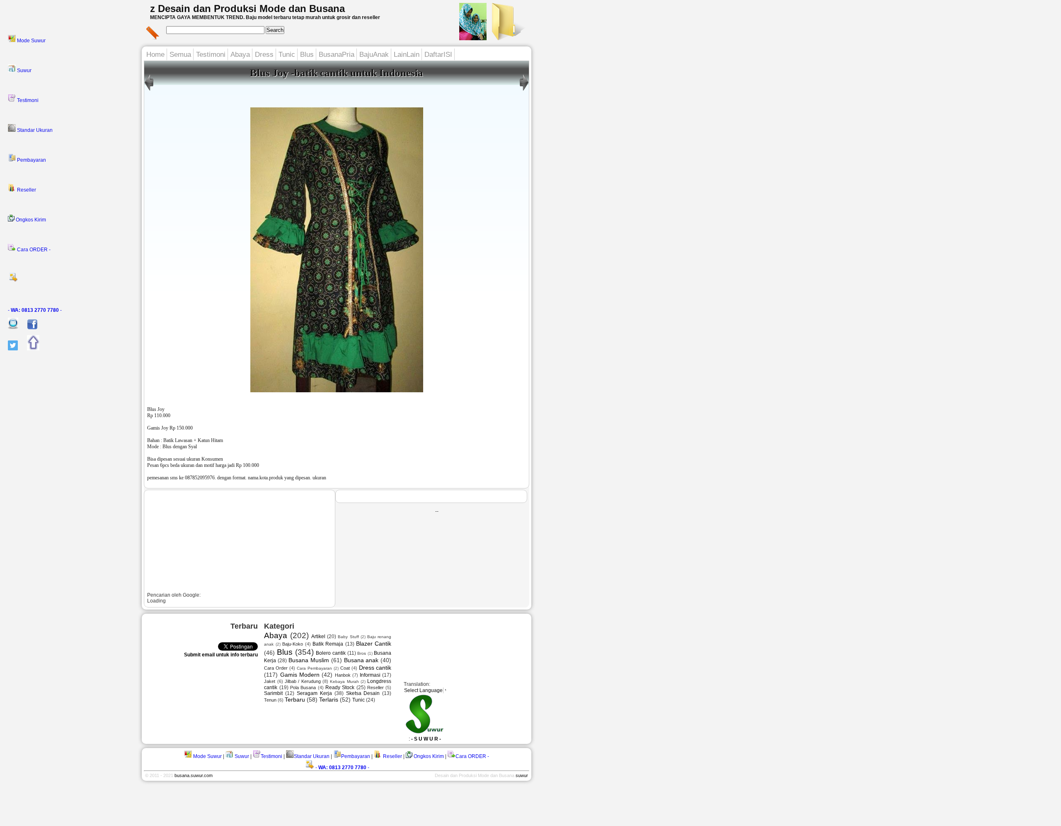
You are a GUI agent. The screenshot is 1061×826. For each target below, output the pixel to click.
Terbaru (295, 699)
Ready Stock (339, 687)
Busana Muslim (308, 660)
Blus (307, 54)
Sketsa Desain (363, 693)
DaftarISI (438, 54)
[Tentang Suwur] (473, 38)
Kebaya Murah (344, 681)
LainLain (406, 54)
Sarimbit (273, 693)
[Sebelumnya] (524, 91)
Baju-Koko (292, 643)
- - (35, 310)
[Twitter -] (9, 349)
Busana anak (361, 660)
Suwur (23, 70)
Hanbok (343, 675)
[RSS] (72, 280)
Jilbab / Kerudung (303, 681)
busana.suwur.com (193, 775)
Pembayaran (31, 160)
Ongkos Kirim (30, 220)
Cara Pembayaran (314, 668)
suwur (522, 775)
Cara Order (276, 668)
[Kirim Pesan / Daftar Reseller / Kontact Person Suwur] (9, 327)
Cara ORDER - (33, 250)
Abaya (240, 54)
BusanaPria (336, 54)
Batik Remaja (327, 644)
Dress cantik (375, 667)
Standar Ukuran (34, 130)
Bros (361, 653)
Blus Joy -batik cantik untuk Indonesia (336, 72)
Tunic (287, 54)
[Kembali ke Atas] (29, 349)
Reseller (26, 190)
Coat (345, 668)
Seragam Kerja (314, 693)
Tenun (270, 699)
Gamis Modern (300, 674)
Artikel (318, 636)
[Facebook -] (28, 327)
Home (155, 54)
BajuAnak (374, 54)
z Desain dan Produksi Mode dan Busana (247, 8)
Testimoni (27, 100)
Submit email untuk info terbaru (221, 655)
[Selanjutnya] (149, 91)
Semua (180, 54)
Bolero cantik (331, 653)
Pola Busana (303, 687)
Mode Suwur (31, 41)
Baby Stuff (348, 636)
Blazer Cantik (373, 643)
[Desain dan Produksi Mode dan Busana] (507, 38)
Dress (264, 54)
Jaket (269, 681)
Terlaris (328, 699)
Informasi (370, 675)
